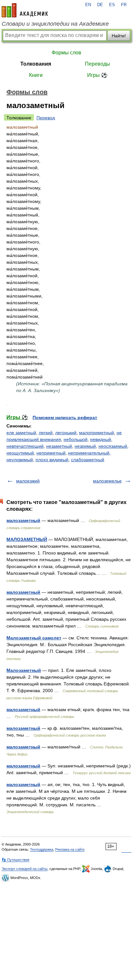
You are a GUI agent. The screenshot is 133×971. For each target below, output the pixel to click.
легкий (46, 432)
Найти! (119, 35)
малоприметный (96, 432)
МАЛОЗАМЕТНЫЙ (26, 539)
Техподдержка (41, 849)
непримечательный (88, 452)
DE (100, 5)
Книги (36, 75)
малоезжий (28, 480)
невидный (100, 439)
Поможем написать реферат (65, 417)
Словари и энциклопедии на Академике (55, 24)
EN (88, 5)
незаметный (59, 446)
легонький (66, 432)
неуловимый (19, 459)
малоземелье (107, 480)
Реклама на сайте (70, 849)
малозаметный (23, 520)
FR (124, 5)
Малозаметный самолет (33, 637)
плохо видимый (52, 459)
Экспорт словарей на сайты (24, 869)
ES (112, 5)
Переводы (97, 64)
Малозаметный (23, 670)
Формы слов (66, 52)
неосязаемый (112, 446)
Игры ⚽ (97, 75)
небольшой (75, 439)
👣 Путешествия (15, 860)
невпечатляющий (25, 446)
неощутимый (20, 452)
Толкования (35, 64)
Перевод (45, 117)
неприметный (51, 452)
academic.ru (25, 10)
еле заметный (21, 432)
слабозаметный (87, 459)
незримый (85, 446)
